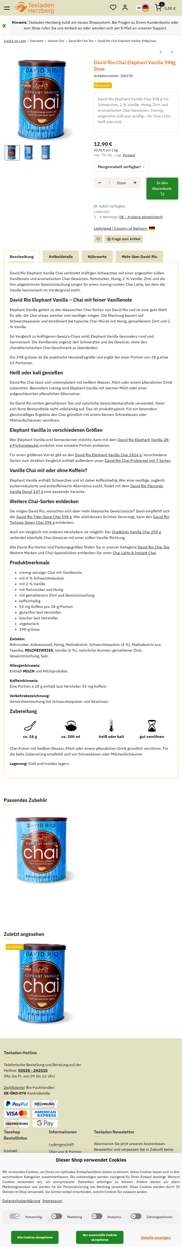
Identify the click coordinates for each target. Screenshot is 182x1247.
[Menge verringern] (99, 183)
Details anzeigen (156, 1237)
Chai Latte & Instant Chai (134, 552)
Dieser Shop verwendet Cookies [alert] (91, 1160)
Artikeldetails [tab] (61, 256)
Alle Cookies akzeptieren (35, 1237)
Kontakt (10, 1150)
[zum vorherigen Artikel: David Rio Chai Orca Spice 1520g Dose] (160, 52)
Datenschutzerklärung (21, 1200)
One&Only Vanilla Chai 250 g (136, 531)
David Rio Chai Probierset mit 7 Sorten (138, 460)
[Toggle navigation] (7, 8)
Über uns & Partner (65, 1151)
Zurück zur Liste (15, 41)
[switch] (14, 1216)
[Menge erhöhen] (135, 183)
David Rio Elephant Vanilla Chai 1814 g (108, 454)
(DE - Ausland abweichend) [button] (140, 217)
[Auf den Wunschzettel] (98, 239)
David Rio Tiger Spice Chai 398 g (44, 516)
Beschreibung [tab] (22, 256)
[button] (113, 8)
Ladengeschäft (61, 1144)
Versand (129, 155)
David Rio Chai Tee (153, 547)
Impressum (52, 1200)
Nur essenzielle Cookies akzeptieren (100, 1237)
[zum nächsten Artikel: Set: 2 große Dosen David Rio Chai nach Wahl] (172, 52)
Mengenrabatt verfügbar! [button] (119, 166)
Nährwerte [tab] (97, 256)
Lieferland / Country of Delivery (121, 228)
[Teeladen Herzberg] (34, 7)
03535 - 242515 (33, 1070)
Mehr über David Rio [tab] (139, 256)
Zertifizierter (14, 1087)
